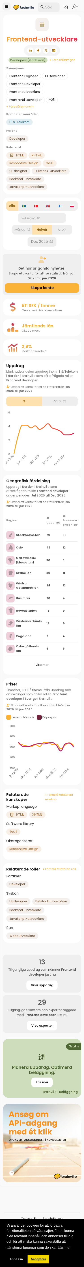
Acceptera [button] (38, 1259)
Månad (20, 229)
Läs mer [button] (64, 1247)
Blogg (38, 1218)
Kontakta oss (54, 1218)
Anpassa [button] (16, 1259)
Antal (57, 401)
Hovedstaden (26, 611)
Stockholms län (28, 535)
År (59, 229)
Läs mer (42, 1082)
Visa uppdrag (42, 985)
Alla (12, 206)
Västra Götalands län (27, 585)
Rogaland (24, 636)
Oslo (19, 547)
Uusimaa (23, 598)
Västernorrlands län (29, 623)
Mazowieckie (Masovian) (26, 560)
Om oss (26, 1218)
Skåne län (24, 573)
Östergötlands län (27, 648)
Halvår (42, 229)
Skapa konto (42, 287)
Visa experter (42, 1025)
